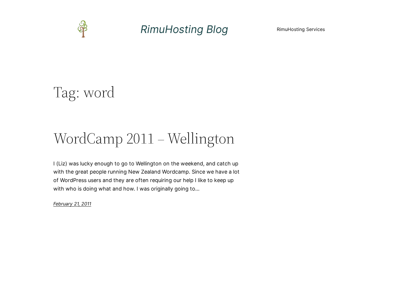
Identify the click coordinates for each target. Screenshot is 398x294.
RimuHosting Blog (184, 29)
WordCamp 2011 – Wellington (144, 138)
